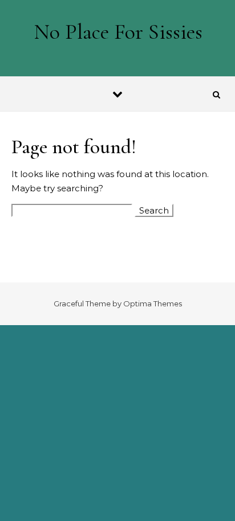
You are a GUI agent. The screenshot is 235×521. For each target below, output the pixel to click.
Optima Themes (152, 303)
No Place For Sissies (118, 32)
